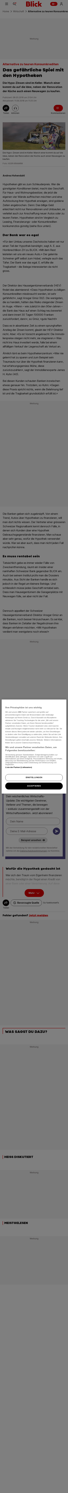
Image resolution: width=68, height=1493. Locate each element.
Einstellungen (34, 778)
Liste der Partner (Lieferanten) (18, 767)
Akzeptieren (34, 786)
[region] (34, 746)
